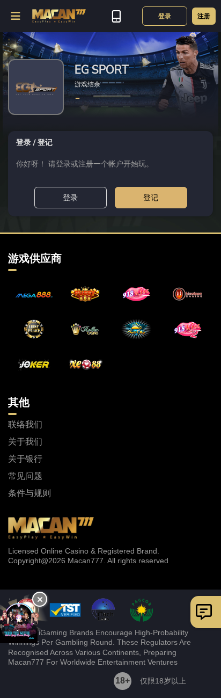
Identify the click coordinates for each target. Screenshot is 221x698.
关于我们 (25, 442)
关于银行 (25, 459)
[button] (16, 16)
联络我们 (25, 424)
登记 (150, 197)
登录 (164, 16)
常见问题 (25, 476)
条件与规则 (29, 493)
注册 (203, 16)
